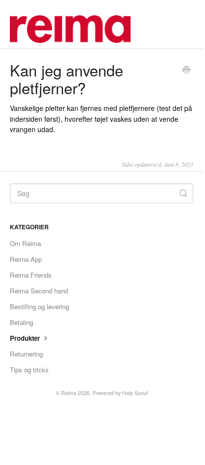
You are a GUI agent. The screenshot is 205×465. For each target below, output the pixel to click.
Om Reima (25, 243)
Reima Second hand (39, 290)
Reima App (26, 259)
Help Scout (135, 392)
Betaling (21, 322)
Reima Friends (31, 275)
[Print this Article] (186, 70)
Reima (68, 392)
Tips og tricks (29, 369)
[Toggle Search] (183, 193)
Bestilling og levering (39, 306)
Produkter (26, 338)
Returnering (26, 353)
